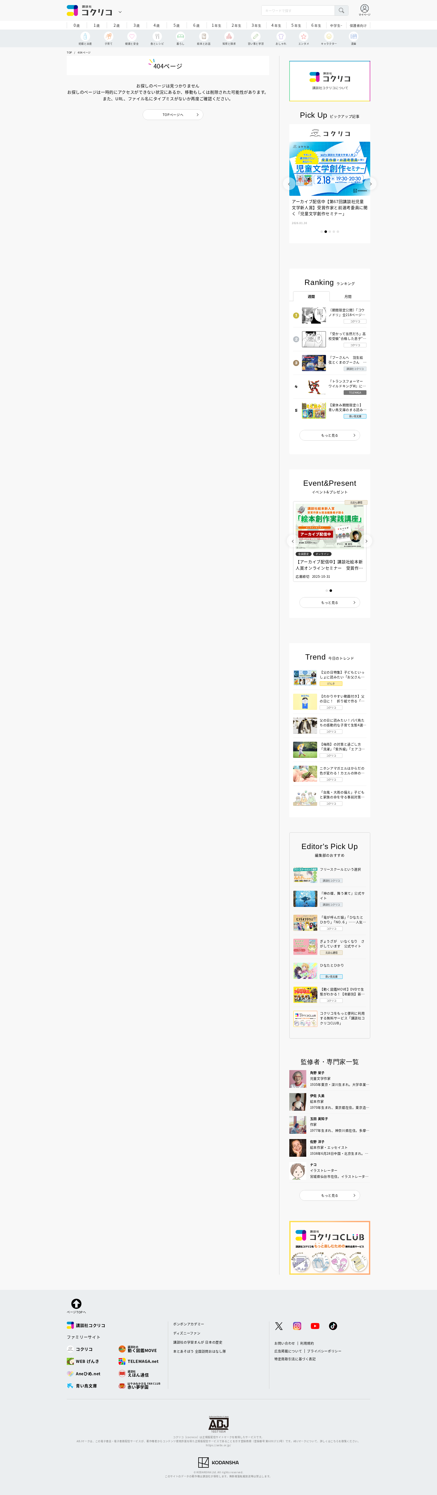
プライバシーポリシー (324, 1350)
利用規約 (307, 1343)
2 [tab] (325, 231)
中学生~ (336, 25)
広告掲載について (288, 1350)
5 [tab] (338, 231)
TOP (69, 52)
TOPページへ (173, 114)
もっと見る (329, 435)
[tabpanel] (329, 183)
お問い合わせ (284, 1343)
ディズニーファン (186, 1333)
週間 (311, 296)
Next (370, 183)
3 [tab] (330, 231)
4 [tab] (334, 231)
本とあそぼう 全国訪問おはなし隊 (199, 1351)
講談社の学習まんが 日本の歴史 (198, 1342)
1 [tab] (321, 231)
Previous (289, 183)
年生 (217, 25)
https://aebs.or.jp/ (218, 1445)
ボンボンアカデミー (188, 1323)
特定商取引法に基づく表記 (295, 1358)
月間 (348, 296)
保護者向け (358, 25)
